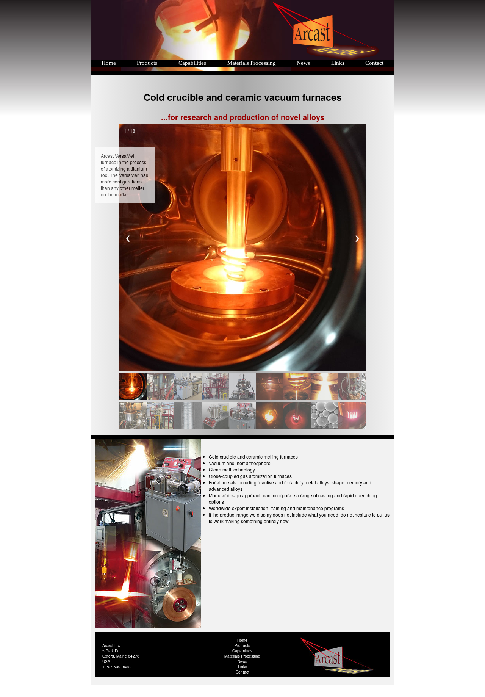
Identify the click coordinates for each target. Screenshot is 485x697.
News (302, 63)
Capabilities (192, 63)
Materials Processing (251, 63)
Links (337, 63)
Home (108, 63)
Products (147, 63)
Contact (374, 63)
